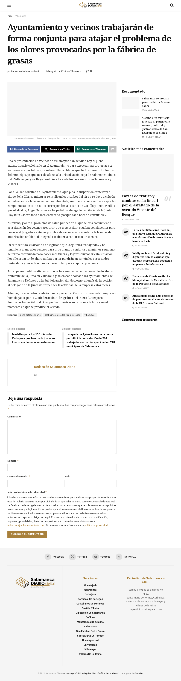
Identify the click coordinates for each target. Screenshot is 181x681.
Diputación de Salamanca (90, 612)
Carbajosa (90, 594)
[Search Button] (172, 5)
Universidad (90, 644)
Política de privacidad (86, 673)
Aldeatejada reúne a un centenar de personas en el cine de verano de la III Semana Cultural (153, 299)
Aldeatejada (90, 585)
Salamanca (90, 626)
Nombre (13, 460)
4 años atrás (151, 110)
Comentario (15, 416)
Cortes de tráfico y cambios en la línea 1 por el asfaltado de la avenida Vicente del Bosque (140, 205)
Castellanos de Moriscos (90, 603)
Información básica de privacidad (27, 492)
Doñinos (90, 617)
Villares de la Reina (90, 654)
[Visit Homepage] (90, 5)
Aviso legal (69, 673)
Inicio (10, 16)
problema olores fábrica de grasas (62, 315)
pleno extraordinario (30, 315)
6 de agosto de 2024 (56, 71)
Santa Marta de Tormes (90, 635)
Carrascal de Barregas (90, 599)
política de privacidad (96, 525)
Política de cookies (107, 673)
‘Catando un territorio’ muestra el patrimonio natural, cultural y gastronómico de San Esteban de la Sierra (156, 125)
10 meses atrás (152, 137)
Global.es (139, 673)
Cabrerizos (90, 589)
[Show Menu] (9, 5)
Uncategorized (90, 640)
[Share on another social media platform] (112, 149)
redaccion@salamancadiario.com (25, 525)
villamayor (89, 315)
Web (67, 476)
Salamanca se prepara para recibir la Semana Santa (156, 102)
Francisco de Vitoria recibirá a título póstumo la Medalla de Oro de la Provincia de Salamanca (152, 280)
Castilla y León (90, 608)
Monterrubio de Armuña (90, 622)
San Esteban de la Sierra (90, 631)
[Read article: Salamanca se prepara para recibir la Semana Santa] (130, 103)
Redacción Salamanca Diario (25, 71)
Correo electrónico (19, 476)
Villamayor (20, 16)
